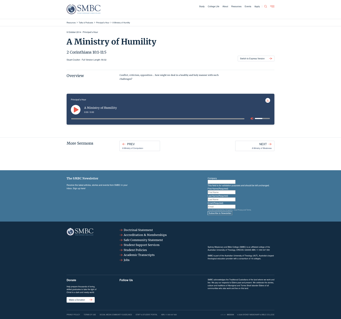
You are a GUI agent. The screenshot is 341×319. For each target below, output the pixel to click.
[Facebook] (126, 291)
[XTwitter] (175, 291)
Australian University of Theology (221, 249)
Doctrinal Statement (138, 230)
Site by (223, 315)
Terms (248, 210)
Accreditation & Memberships (145, 235)
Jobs (126, 260)
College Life (213, 6)
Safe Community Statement (143, 240)
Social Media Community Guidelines (116, 314)
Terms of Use (90, 314)
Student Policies (135, 250)
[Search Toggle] (265, 6)
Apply (257, 6)
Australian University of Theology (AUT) (241, 255)
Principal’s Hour (90, 32)
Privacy (240, 210)
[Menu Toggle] (272, 6)
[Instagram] (142, 291)
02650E (248, 249)
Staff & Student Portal (146, 314)
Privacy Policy (73, 314)
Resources (236, 6)
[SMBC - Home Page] (83, 9)
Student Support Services (141, 245)
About (225, 6)
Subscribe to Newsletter (220, 213)
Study (202, 6)
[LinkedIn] (159, 291)
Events (248, 6)
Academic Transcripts (139, 255)
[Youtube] (192, 291)
